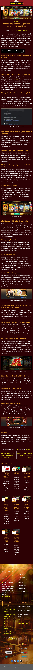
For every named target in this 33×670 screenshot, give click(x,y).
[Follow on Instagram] (15, 661)
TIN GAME (16, 21)
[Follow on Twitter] (18, 661)
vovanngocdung (22, 30)
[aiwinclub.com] (16, 3)
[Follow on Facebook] (12, 661)
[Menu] (2, 3)
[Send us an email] (21, 661)
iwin (3, 582)
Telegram (21, 620)
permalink (28, 449)
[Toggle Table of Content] (21, 51)
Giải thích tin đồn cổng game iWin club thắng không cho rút (7, 455)
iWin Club (15, 79)
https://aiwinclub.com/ (8, 596)
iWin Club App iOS (9, 619)
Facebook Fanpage (23, 623)
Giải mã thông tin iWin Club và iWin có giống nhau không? (24, 455)
